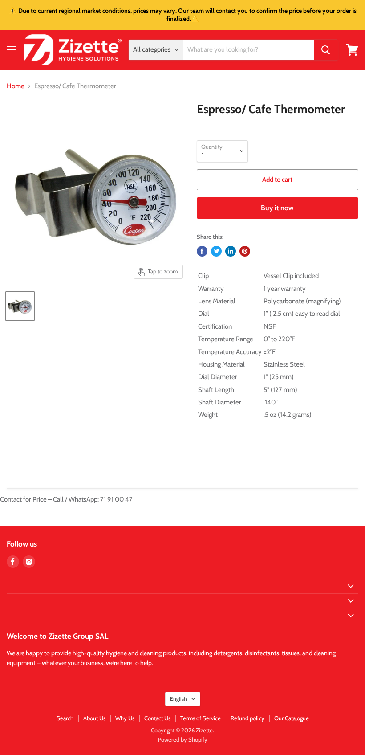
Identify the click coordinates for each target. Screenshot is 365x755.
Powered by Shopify (182, 739)
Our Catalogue (291, 718)
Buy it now (277, 208)
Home (15, 86)
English (178, 698)
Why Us (124, 718)
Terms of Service (200, 718)
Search (65, 718)
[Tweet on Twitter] (216, 251)
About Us (94, 718)
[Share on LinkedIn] (230, 251)
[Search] (326, 50)
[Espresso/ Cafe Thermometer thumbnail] (20, 306)
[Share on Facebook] (202, 251)
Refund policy (247, 718)
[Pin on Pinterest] (244, 251)
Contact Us (157, 718)
